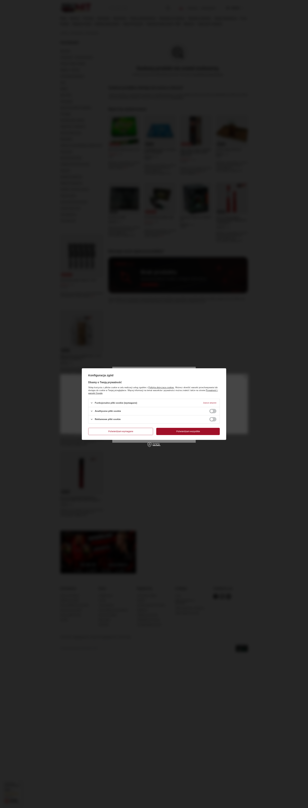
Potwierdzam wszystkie (188, 431)
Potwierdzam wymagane (120, 431)
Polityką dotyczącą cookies (161, 387)
